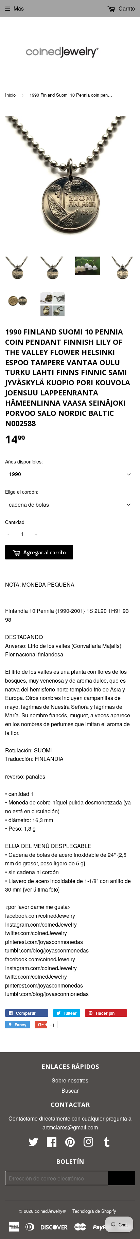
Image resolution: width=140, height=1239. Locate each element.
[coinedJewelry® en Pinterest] (70, 1144)
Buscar (70, 1090)
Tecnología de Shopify (94, 1211)
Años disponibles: (24, 461)
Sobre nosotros (70, 1080)
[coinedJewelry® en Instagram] (88, 1144)
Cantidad (14, 522)
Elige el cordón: (21, 491)
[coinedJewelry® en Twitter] (33, 1144)
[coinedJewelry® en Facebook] (52, 1144)
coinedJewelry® (50, 1211)
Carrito (126, 8)
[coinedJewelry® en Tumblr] (107, 1144)
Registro (121, 1178)
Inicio (10, 95)
